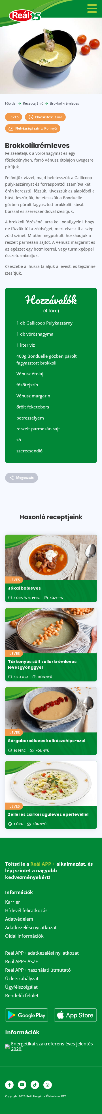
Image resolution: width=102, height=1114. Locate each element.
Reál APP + (42, 864)
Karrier (12, 902)
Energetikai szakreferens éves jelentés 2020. (52, 1046)
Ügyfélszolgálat (21, 987)
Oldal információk (24, 936)
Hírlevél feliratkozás (26, 911)
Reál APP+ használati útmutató (38, 970)
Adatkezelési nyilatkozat (31, 928)
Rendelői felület (22, 996)
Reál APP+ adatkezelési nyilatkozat (42, 953)
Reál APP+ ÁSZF (21, 962)
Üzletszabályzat (22, 979)
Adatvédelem (19, 919)
